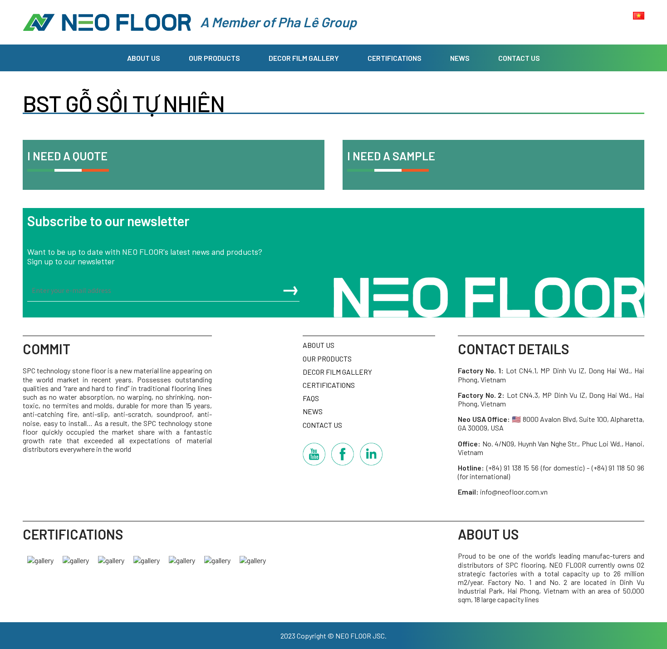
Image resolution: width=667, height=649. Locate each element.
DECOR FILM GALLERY (304, 58)
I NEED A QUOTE (67, 156)
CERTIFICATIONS (395, 58)
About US (143, 58)
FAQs (311, 398)
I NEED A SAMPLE (391, 156)
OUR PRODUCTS (214, 58)
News (460, 58)
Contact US (519, 58)
